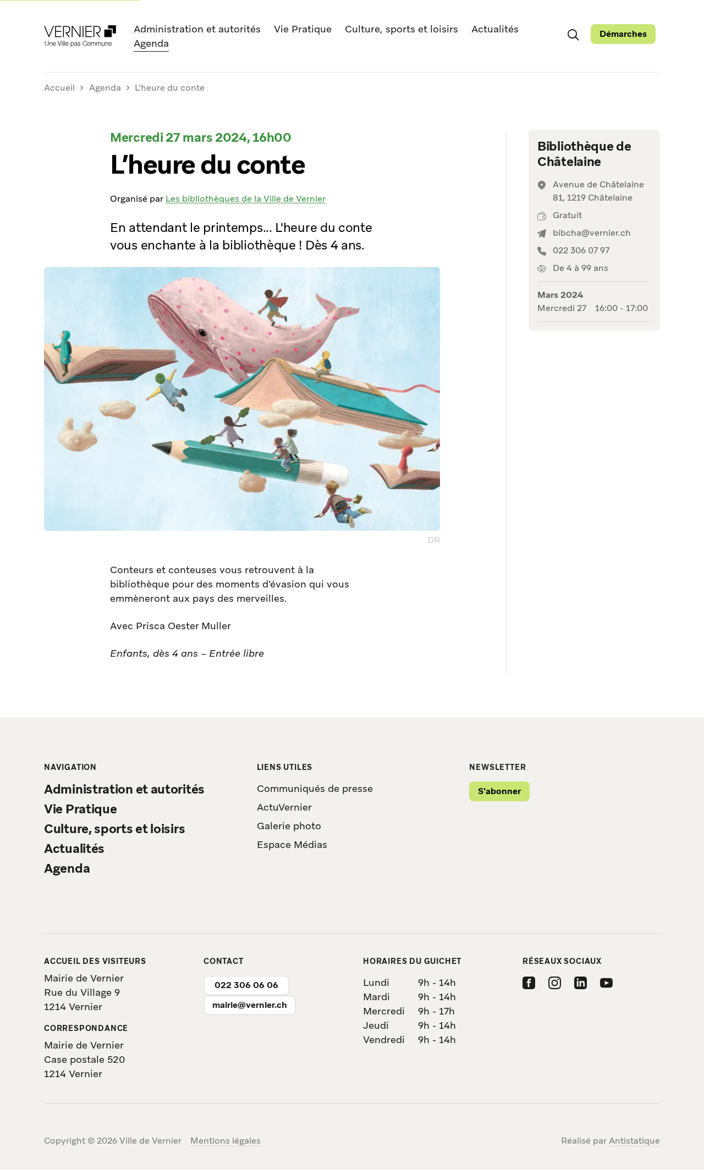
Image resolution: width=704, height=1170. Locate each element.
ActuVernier (284, 807)
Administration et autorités (197, 29)
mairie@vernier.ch (249, 1005)
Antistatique (634, 1140)
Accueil (59, 88)
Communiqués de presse (315, 788)
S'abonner (499, 791)
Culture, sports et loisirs (401, 29)
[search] (573, 34)
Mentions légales (225, 1140)
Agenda (151, 42)
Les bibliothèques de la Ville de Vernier (246, 198)
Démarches (623, 34)
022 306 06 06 (246, 985)
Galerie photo (289, 825)
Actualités (495, 29)
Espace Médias (292, 844)
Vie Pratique (303, 29)
